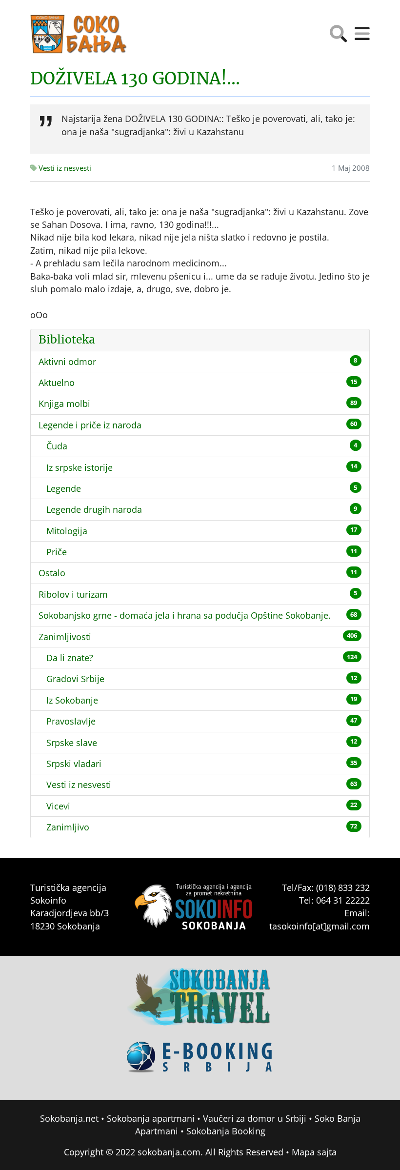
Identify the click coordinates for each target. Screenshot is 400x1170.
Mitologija (66, 531)
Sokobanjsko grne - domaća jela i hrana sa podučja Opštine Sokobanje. (185, 615)
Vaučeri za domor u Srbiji (254, 1118)
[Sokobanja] (200, 1003)
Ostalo (52, 573)
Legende (63, 488)
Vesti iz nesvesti (64, 168)
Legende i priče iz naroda (90, 425)
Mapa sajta (314, 1152)
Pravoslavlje (71, 721)
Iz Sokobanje (72, 700)
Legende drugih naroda (94, 509)
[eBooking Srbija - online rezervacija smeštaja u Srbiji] (200, 1064)
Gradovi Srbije (75, 679)
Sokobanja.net (69, 1118)
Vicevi (58, 806)
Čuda (56, 446)
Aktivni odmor (67, 361)
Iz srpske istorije (79, 467)
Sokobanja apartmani (151, 1118)
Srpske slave (71, 742)
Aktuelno (57, 382)
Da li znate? (69, 658)
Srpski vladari (73, 763)
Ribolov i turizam (73, 594)
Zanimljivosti (65, 637)
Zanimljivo (67, 827)
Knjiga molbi (64, 403)
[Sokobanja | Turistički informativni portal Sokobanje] (79, 34)
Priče (56, 552)
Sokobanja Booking (225, 1131)
